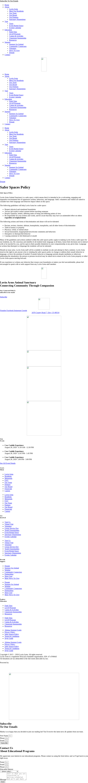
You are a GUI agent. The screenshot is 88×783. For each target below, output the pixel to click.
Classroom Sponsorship (17, 38)
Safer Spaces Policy (12, 634)
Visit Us (7, 522)
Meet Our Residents (16, 11)
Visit (6, 21)
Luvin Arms (13, 9)
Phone (2, 738)
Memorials (8, 478)
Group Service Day (12, 528)
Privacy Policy (10, 632)
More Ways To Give (12, 578)
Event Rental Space (16, 26)
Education (8, 30)
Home (7, 5)
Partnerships (9, 574)
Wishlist (7, 570)
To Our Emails (9, 1)
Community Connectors (17, 46)
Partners (7, 485)
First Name (4, 736)
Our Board (13, 15)
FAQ (6, 480)
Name (2, 762)
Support (7, 42)
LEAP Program (14, 34)
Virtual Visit (9, 524)
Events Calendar (15, 28)
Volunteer (12, 48)
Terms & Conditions (12, 636)
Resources (13, 40)
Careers (7, 491)
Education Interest (6, 769)
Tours (11, 24)
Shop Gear (8, 576)
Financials (8, 489)
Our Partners (13, 17)
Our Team (12, 13)
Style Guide (9, 638)
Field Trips (13, 32)
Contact (7, 55)
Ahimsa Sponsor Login (13, 630)
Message (3, 779)
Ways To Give (14, 50)
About (7, 7)
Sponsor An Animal (16, 44)
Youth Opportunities (12, 530)
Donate (11, 53)
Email (2, 741)
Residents (8, 476)
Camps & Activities (16, 36)
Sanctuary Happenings (17, 19)
